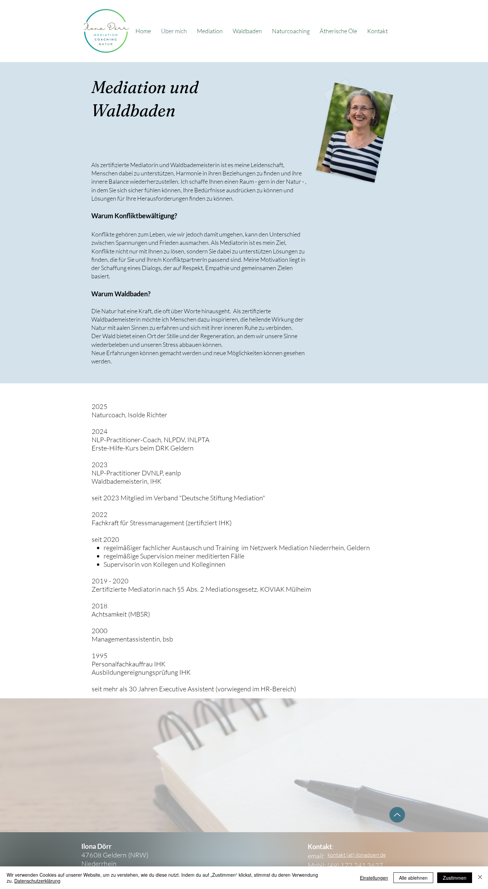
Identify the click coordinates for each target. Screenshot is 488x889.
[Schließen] (480, 878)
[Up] (397, 815)
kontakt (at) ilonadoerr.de (357, 854)
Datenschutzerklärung (37, 880)
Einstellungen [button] (374, 877)
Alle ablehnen (413, 877)
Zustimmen (454, 877)
